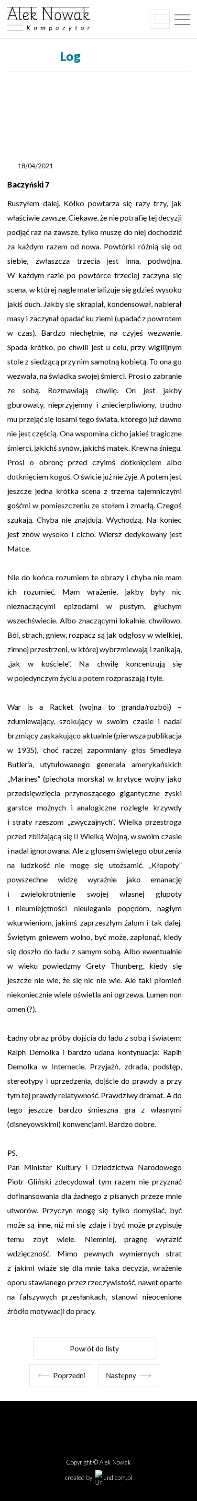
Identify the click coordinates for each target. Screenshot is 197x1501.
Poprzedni (69, 1375)
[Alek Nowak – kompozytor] (75, 19)
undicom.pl (117, 1477)
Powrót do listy (94, 1348)
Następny (121, 1375)
